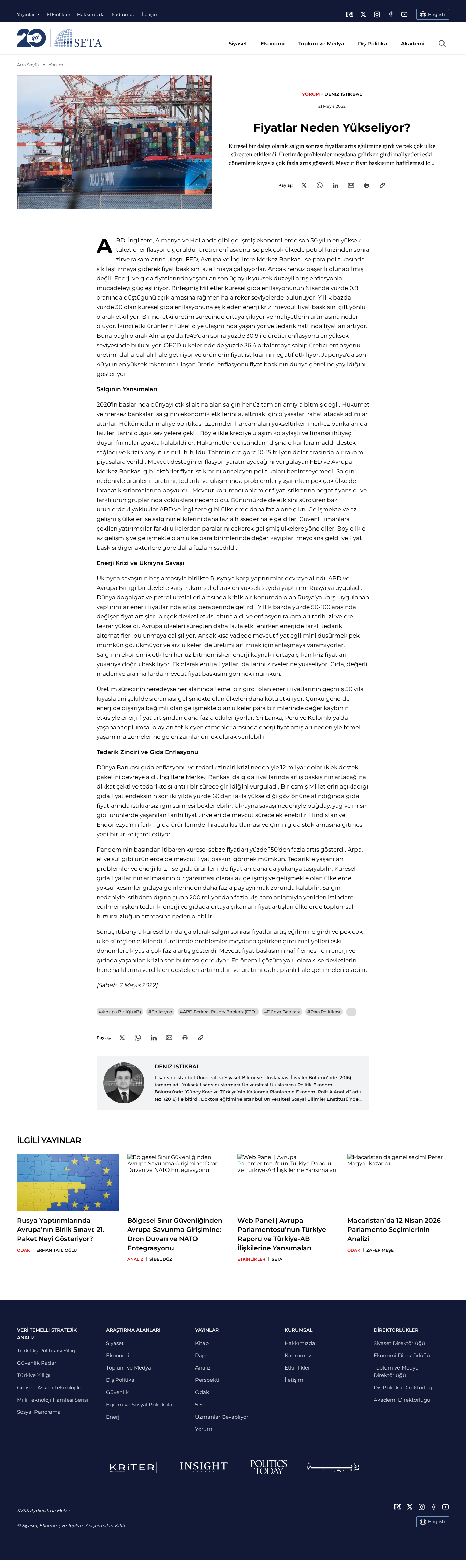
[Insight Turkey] (203, 1467)
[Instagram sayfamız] (377, 14)
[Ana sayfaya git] (59, 38)
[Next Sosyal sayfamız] (349, 14)
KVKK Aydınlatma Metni (43, 1510)
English (436, 1521)
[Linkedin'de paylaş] (335, 185)
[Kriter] (132, 1467)
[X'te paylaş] (304, 185)
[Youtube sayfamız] (404, 14)
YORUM (311, 94)
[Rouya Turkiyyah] (333, 1467)
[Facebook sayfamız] (390, 14)
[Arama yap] (442, 43)
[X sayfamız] (363, 14)
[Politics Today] (268, 1467)
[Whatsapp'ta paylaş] (320, 185)
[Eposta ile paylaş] (351, 185)
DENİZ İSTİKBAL (343, 94)
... (351, 1011)
